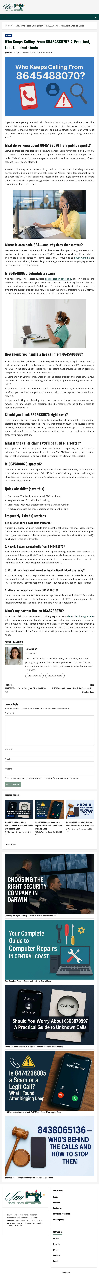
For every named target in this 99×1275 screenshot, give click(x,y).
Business (56, 1255)
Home (55, 1196)
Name (8, 749)
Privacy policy (58, 1219)
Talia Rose (11, 53)
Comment (10, 713)
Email (8, 759)
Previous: (25, 688)
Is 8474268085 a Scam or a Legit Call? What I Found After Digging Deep (48, 825)
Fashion (56, 1238)
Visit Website (34, 675)
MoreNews (65, 1272)
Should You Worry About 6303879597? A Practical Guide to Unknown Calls (19, 825)
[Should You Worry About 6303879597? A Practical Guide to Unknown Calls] (19, 809)
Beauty (56, 1261)
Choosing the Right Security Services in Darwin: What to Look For (30, 915)
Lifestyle (56, 1244)
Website (8, 768)
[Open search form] (96, 17)
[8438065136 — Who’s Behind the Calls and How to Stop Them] (80, 809)
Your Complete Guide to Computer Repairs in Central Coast (28, 981)
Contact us (57, 1208)
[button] (5, 16)
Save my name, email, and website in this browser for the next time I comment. (43, 778)
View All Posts (55, 675)
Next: (73, 688)
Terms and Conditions (61, 1213)
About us (56, 1202)
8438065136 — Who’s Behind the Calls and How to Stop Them (80, 824)
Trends (8, 35)
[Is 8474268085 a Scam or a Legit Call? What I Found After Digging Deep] (49, 809)
